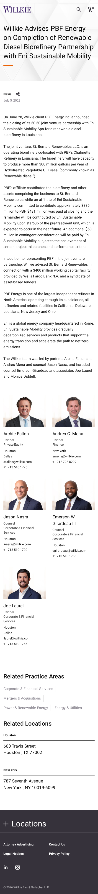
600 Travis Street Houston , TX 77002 (22, 749)
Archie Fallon (16, 434)
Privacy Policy (59, 853)
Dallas (7, 456)
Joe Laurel (13, 606)
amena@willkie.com (66, 456)
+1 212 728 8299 (64, 462)
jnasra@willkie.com (17, 544)
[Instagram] (17, 867)
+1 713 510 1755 (64, 556)
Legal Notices (13, 853)
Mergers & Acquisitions (22, 698)
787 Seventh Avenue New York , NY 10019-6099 (29, 784)
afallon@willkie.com (17, 462)
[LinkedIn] (5, 867)
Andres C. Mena (67, 434)
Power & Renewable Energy (25, 708)
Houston (9, 451)
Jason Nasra (15, 517)
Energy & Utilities (68, 708)
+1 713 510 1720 (15, 550)
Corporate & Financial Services (28, 689)
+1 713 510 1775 (15, 467)
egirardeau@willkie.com (69, 551)
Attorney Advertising (18, 844)
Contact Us (57, 844)
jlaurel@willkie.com (16, 638)
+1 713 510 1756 (15, 644)
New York (59, 451)
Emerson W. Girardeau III (64, 520)
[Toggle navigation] (91, 9)
